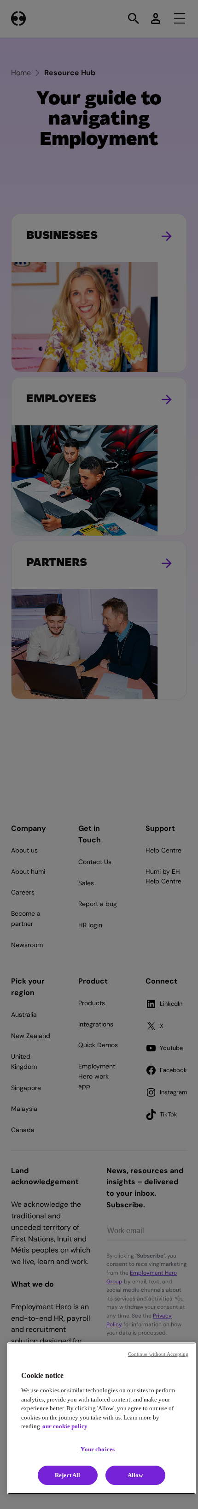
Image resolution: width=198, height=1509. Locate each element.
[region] (101, 1418)
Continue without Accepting (158, 1354)
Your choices (98, 1449)
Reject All (67, 1475)
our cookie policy (64, 1426)
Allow (135, 1475)
